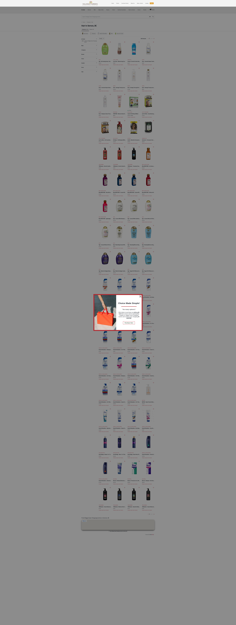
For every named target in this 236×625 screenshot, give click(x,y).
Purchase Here (129, 323)
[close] (140, 296)
